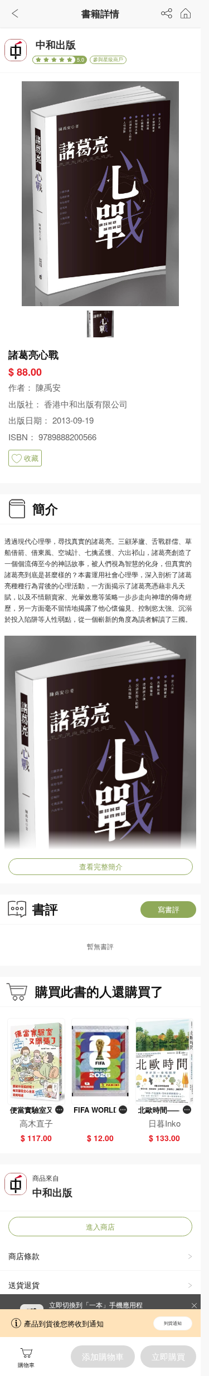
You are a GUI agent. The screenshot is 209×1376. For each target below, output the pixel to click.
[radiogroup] (54, 60)
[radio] (39, 59)
